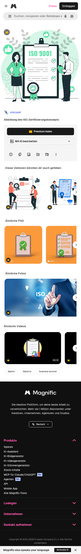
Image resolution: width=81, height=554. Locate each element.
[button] (40, 424)
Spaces (8, 447)
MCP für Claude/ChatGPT (23, 474)
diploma (27, 371)
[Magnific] (40, 393)
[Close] (75, 550)
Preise (53, 6)
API (6, 483)
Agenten (12, 479)
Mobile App (10, 488)
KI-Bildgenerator (14, 456)
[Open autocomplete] (8, 16)
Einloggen (68, 6)
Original (24, 32)
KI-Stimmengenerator (17, 465)
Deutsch (40, 424)
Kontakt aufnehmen (18, 525)
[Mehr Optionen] (56, 154)
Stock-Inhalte (12, 470)
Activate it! (63, 549)
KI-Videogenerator (15, 461)
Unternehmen (13, 514)
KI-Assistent (11, 451)
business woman (48, 371)
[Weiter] (76, 192)
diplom (11, 371)
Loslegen (10, 503)
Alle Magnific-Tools (15, 493)
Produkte (10, 440)
